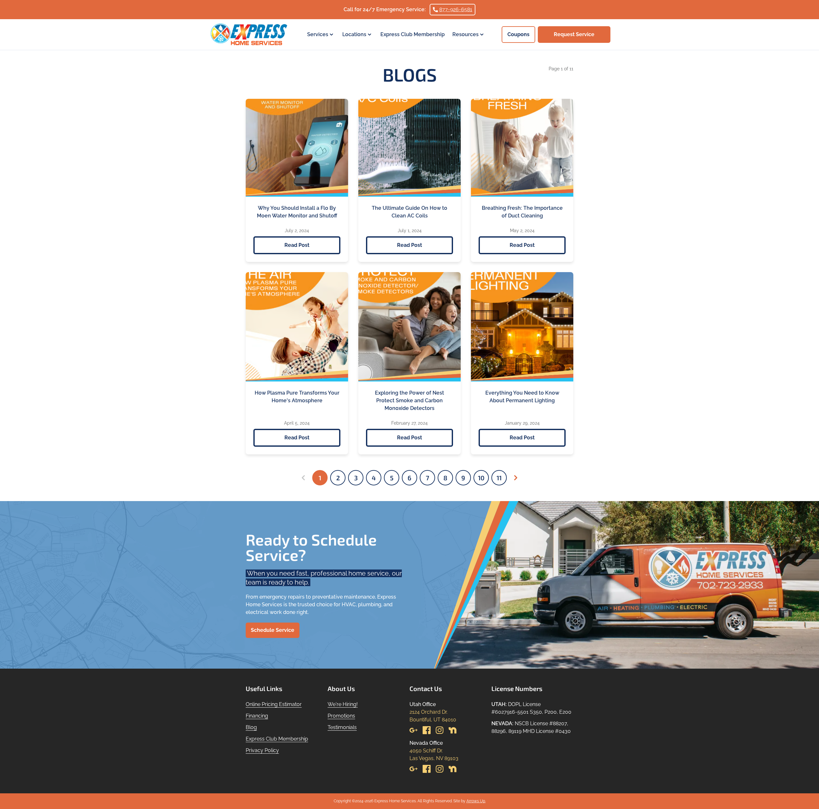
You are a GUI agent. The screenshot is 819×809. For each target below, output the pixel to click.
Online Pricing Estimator (274, 704)
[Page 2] (516, 478)
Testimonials (342, 727)
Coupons (518, 34)
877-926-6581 (455, 9)
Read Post (296, 245)
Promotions (341, 716)
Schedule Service (272, 630)
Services (317, 34)
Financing (257, 716)
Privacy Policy (262, 750)
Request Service (574, 34)
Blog (251, 727)
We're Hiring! (343, 704)
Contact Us (426, 688)
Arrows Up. (476, 801)
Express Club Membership (412, 34)
